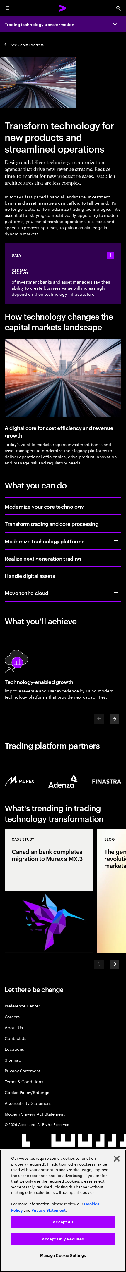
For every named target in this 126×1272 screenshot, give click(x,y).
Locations (14, 1049)
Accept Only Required (63, 1239)
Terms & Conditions (24, 1081)
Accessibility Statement (28, 1103)
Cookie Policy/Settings (27, 1092)
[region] (63, 1210)
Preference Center (22, 1006)
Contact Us (15, 1038)
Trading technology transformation (39, 24)
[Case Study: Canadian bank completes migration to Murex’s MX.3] (49, 891)
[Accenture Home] (63, 8)
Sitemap (13, 1060)
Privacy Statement (22, 1070)
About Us (14, 1027)
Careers (12, 1016)
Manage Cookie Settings (63, 1255)
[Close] (116, 1158)
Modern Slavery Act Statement (35, 1114)
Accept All (63, 1222)
